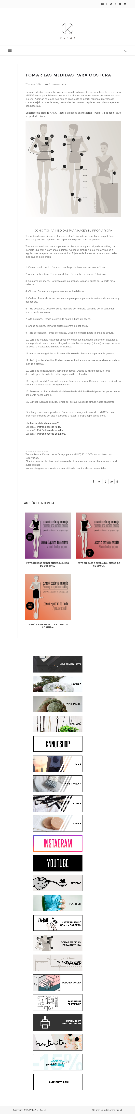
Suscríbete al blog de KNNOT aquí (45, 112)
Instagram (87, 112)
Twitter (97, 112)
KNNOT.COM (39, 1110)
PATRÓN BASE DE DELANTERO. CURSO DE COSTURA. (47, 564)
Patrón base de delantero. (51, 433)
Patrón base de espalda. (50, 430)
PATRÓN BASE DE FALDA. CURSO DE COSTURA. (48, 626)
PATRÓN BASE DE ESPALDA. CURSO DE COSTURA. (99, 564)
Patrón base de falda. (49, 426)
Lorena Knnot (115, 1110)
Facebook (109, 112)
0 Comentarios (58, 84)
